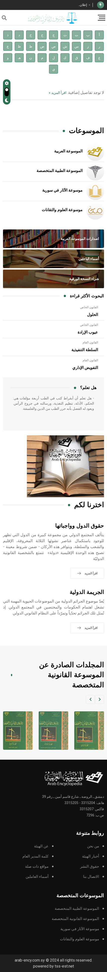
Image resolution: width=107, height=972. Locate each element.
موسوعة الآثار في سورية (62, 190)
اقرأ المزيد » (57, 93)
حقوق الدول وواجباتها (79, 526)
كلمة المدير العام (35, 856)
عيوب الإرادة (88, 332)
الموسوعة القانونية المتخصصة (75, 919)
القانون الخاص (89, 307)
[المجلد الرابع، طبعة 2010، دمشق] (53, 730)
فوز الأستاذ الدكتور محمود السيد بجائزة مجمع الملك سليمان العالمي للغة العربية (47, 5)
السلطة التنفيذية (84, 350)
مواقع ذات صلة (37, 866)
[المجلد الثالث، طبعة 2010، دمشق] (89, 730)
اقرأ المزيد (91, 573)
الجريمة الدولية (87, 592)
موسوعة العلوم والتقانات (62, 210)
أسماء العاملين (37, 877)
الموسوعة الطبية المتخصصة (60, 170)
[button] (99, 699)
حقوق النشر (89, 866)
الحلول (92, 314)
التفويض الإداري (85, 367)
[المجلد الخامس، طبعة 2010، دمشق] (17, 730)
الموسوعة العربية (68, 151)
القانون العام (90, 342)
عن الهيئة (41, 846)
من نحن (93, 846)
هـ (19, 58)
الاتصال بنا (91, 877)
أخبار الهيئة (90, 856)
